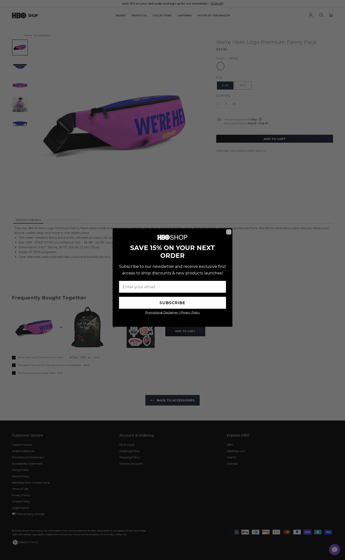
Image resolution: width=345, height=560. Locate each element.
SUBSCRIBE (172, 302)
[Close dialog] (229, 232)
